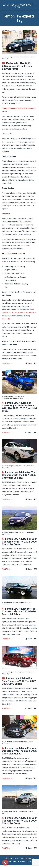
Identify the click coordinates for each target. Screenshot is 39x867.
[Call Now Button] (5, 862)
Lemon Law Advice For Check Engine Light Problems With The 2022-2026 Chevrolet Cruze (19, 406)
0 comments (5, 58)
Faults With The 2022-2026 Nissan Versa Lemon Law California (17, 66)
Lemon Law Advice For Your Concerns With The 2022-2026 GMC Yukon (19, 681)
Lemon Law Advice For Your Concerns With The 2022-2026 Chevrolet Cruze (19, 541)
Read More (6, 363)
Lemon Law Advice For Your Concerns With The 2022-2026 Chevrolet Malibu (19, 751)
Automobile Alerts (27, 57)
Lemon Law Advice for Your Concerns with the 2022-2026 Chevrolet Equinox (19, 475)
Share (30, 363)
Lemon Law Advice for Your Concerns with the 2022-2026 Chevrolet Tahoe (19, 611)
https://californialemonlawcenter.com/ (16, 356)
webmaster (7, 57)
